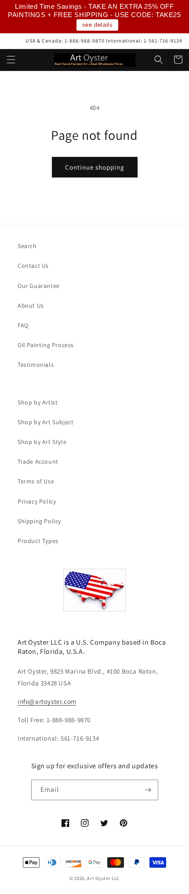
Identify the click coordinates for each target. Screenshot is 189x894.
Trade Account (38, 461)
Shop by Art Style (42, 442)
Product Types (38, 541)
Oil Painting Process (46, 345)
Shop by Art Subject (45, 422)
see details (97, 24)
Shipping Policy (39, 521)
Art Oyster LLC (103, 878)
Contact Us (33, 266)
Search (27, 246)
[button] (11, 59)
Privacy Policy (37, 501)
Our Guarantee (39, 286)
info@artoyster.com (47, 701)
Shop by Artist (38, 402)
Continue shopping (94, 167)
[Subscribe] (148, 790)
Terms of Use (36, 481)
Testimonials (36, 365)
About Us (31, 305)
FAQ (23, 325)
